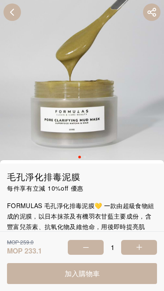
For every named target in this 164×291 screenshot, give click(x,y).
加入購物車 (82, 273)
